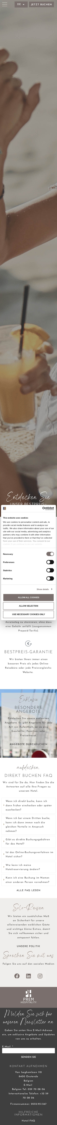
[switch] (50, 562)
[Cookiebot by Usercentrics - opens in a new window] (42, 508)
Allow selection (28, 606)
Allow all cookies (28, 597)
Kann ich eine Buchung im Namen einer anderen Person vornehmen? (27, 880)
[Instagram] (40, 976)
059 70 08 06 (36, 1089)
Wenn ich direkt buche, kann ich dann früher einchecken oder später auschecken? (29, 805)
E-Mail (7, 1047)
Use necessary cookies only (28, 614)
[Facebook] (17, 976)
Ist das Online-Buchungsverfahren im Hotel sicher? (29, 854)
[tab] (28, 805)
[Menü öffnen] (5, 4)
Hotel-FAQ (28, 1121)
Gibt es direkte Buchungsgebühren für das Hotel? (28, 842)
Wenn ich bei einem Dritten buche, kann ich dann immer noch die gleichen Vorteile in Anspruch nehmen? (28, 824)
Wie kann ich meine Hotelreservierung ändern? (23, 867)
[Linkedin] (28, 976)
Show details (43, 589)
